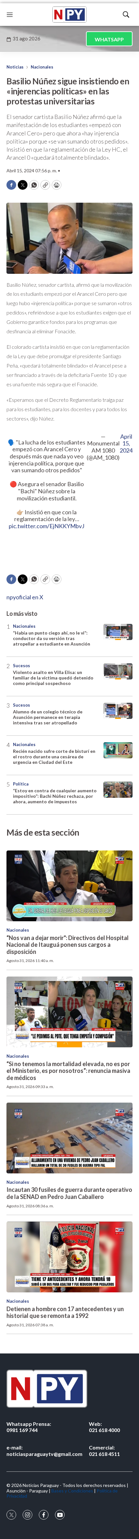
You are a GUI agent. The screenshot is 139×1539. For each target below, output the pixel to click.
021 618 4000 (104, 1427)
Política (20, 783)
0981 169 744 (28, 1427)
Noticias (15, 66)
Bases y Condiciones (72, 1490)
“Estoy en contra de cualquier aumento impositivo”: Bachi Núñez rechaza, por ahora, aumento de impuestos (55, 796)
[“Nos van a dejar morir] (69, 885)
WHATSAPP (109, 39)
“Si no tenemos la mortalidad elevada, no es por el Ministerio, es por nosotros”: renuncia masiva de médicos (68, 1070)
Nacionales (42, 66)
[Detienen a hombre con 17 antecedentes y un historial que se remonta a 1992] (69, 1257)
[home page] (69, 14)
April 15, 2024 (126, 443)
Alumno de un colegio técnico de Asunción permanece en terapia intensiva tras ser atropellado (47, 717)
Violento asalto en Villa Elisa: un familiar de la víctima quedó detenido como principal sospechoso (53, 677)
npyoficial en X (24, 597)
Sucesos (21, 665)
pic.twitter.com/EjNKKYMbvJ (46, 525)
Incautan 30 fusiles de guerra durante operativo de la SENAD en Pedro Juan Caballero (69, 1193)
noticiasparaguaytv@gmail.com (44, 1450)
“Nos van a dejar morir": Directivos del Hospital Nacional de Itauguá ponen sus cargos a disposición (67, 944)
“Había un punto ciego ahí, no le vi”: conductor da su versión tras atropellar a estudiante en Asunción (51, 638)
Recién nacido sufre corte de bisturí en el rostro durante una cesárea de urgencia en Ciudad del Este (54, 756)
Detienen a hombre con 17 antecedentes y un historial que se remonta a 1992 (65, 1312)
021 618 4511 (104, 1450)
